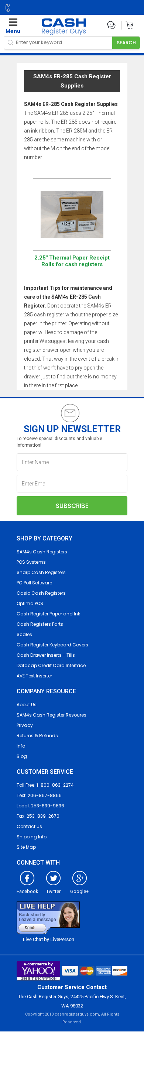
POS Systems (31, 562)
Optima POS (30, 603)
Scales (24, 634)
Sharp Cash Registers (41, 572)
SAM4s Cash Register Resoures (51, 715)
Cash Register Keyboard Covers (52, 645)
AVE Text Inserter (34, 676)
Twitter (53, 891)
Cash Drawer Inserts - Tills (46, 655)
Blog (22, 756)
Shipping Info (32, 837)
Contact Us (29, 826)
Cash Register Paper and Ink (48, 614)
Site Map (26, 847)
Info (21, 746)
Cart (130, 25)
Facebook (27, 891)
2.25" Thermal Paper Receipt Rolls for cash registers (72, 261)
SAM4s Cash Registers (42, 552)
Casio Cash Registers (41, 593)
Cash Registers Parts (40, 624)
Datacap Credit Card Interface (51, 665)
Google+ (79, 891)
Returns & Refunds (37, 735)
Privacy (25, 725)
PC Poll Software (34, 583)
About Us (27, 704)
